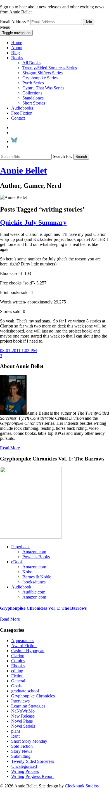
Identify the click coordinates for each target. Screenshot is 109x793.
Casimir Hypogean (27, 650)
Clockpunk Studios (82, 785)
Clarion (17, 655)
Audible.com (33, 592)
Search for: (62, 156)
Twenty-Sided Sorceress (32, 761)
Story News (21, 751)
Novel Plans (22, 721)
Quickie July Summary (33, 222)
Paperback (20, 546)
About (16, 47)
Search (81, 157)
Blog (15, 52)
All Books (31, 62)
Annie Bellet (23, 170)
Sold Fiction (22, 746)
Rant (15, 736)
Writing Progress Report (32, 776)
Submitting (20, 756)
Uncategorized (24, 766)
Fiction (17, 675)
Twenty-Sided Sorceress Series (49, 67)
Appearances (22, 640)
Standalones (33, 98)
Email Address (14, 21)
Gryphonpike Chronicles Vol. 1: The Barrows (43, 608)
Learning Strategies (28, 706)
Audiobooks (22, 108)
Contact (18, 118)
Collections (32, 93)
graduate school (25, 690)
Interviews (20, 701)
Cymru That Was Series (43, 88)
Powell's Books (36, 556)
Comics (18, 660)
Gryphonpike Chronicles (33, 696)
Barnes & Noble (36, 576)
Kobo (27, 571)
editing (17, 670)
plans (15, 731)
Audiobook (21, 587)
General (18, 680)
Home (16, 42)
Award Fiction (24, 645)
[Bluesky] (14, 141)
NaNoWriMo (23, 711)
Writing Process (25, 771)
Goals (16, 685)
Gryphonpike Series (40, 77)
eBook (17, 561)
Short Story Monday (29, 741)
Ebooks (18, 665)
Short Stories (33, 103)
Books (17, 57)
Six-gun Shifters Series (42, 72)
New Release (23, 716)
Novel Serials (23, 726)
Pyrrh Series (33, 82)
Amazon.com (34, 551)
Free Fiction (21, 113)
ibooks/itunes (34, 582)
